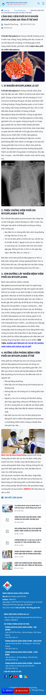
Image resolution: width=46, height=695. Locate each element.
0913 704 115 (13, 668)
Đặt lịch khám (23, 691)
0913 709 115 (13, 649)
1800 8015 (14, 620)
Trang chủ (6, 10)
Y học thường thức (20, 10)
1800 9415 (9, 599)
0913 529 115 (13, 637)
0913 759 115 (13, 660)
